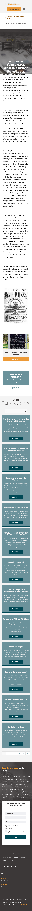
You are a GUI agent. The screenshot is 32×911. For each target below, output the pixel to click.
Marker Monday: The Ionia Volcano (16, 353)
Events (15, 857)
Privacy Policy (8, 860)
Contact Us (4, 887)
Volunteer (23, 857)
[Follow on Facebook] (4, 866)
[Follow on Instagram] (8, 866)
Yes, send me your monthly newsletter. (14, 832)
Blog (14, 854)
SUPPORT (4, 884)
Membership (22, 854)
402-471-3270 (5, 880)
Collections (7, 854)
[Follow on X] (11, 866)
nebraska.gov (23, 904)
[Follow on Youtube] (15, 866)
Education (7, 857)
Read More (16, 438)
